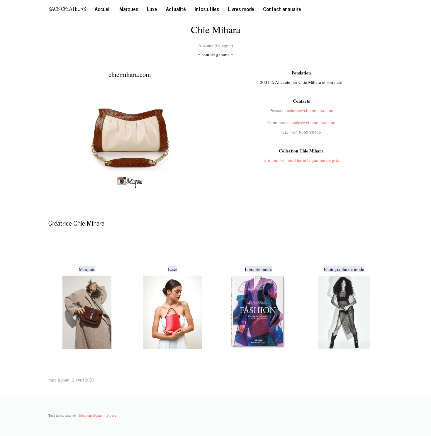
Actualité (176, 8)
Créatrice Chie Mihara (76, 223)
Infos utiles (207, 8)
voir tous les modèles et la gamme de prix (301, 160)
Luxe (152, 8)
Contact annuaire (282, 8)
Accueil (103, 8)
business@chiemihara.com (308, 110)
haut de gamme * (217, 54)
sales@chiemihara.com (314, 122)
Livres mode (241, 8)
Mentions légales (91, 415)
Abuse (111, 415)
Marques (128, 8)
